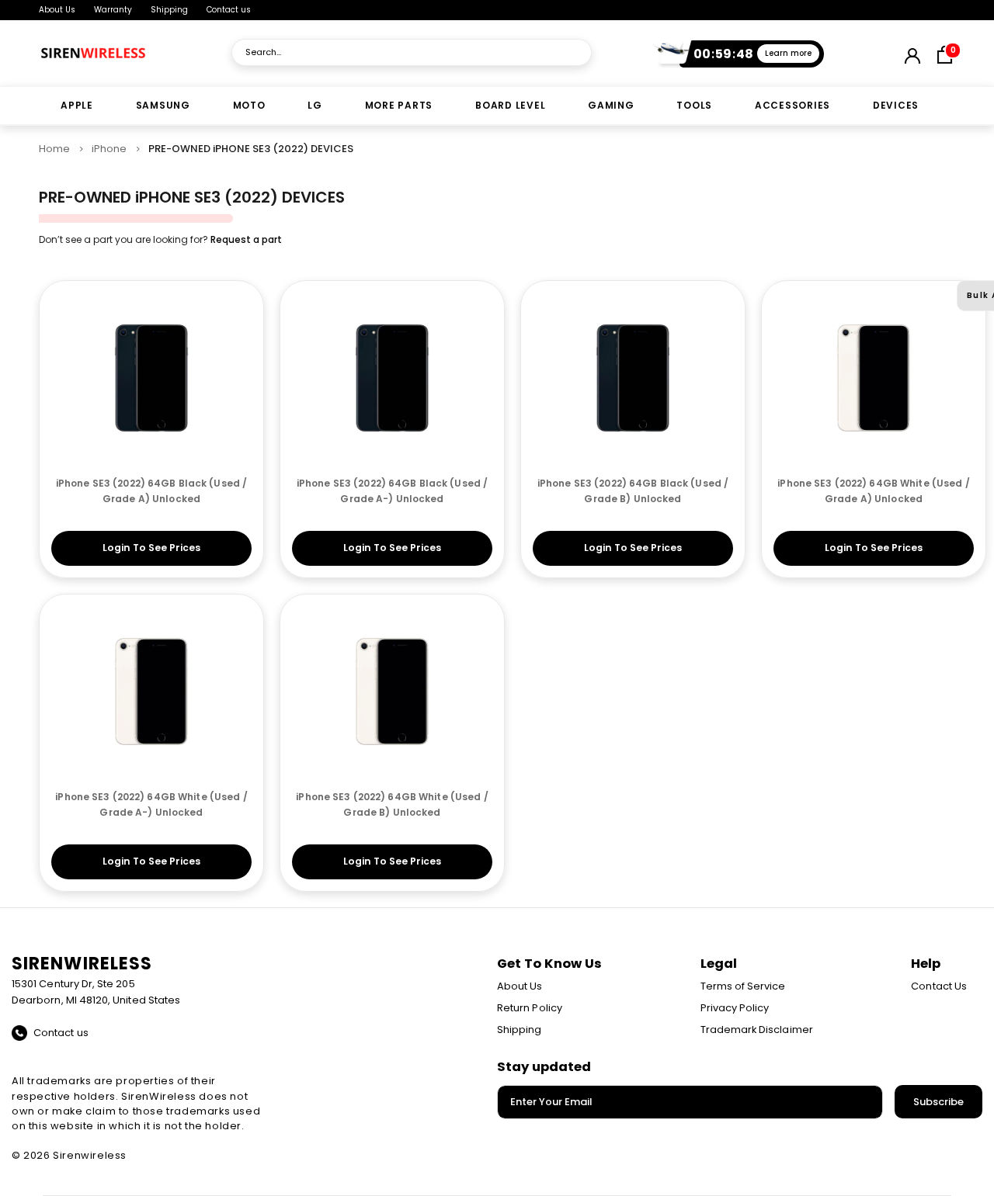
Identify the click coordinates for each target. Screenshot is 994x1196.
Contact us (229, 10)
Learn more (788, 53)
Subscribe (938, 1101)
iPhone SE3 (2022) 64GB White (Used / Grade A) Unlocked (873, 491)
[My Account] (911, 52)
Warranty (113, 10)
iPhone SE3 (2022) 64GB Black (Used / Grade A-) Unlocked (392, 491)
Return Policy (529, 1007)
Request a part (246, 239)
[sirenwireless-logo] (93, 52)
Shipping (169, 10)
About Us (57, 10)
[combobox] (411, 52)
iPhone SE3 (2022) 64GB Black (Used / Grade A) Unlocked (151, 491)
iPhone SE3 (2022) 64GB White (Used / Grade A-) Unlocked (151, 804)
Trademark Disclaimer (756, 1029)
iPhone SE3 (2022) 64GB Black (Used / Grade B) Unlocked (632, 491)
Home (54, 148)
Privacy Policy (735, 1007)
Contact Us (939, 986)
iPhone (109, 149)
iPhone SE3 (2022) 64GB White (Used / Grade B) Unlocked (392, 804)
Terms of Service (743, 986)
